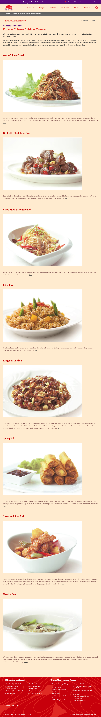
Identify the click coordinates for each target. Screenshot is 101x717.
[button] (96, 7)
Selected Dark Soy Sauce (36, 691)
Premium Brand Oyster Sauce (15, 684)
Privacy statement (20, 714)
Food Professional (37, 2)
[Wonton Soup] (42, 624)
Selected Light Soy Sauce (36, 693)
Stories (76, 8)
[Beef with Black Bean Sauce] (42, 163)
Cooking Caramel (11, 688)
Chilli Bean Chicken (80, 700)
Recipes (42, 8)
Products (53, 8)
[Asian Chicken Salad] (42, 86)
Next (93, 20)
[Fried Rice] (42, 315)
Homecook (26, 2)
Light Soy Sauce (11, 693)
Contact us (83, 2)
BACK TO (8, 21)
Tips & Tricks (65, 8)
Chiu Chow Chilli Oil (35, 684)
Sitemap (30, 714)
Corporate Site (72, 2)
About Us (87, 8)
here (26, 662)
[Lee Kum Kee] (9, 9)
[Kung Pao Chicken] (42, 391)
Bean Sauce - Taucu (12, 686)
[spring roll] (42, 469)
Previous (85, 20)
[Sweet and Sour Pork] (42, 547)
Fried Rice (77, 694)
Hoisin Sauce (33, 688)
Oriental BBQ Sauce (35, 686)
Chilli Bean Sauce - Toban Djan (15, 691)
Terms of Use (9, 714)
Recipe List (30, 8)
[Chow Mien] (42, 240)
